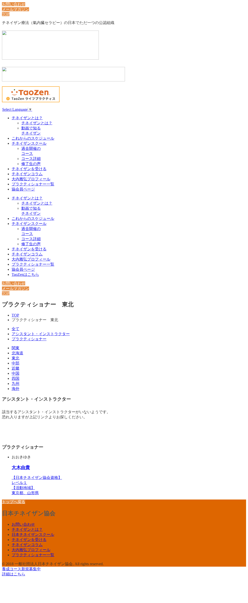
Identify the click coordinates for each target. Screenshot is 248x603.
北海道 (17, 353)
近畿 (15, 368)
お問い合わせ (13, 4)
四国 (15, 378)
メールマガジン (15, 9)
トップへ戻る (13, 502)
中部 (15, 363)
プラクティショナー (29, 339)
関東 (15, 348)
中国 (15, 373)
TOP (5, 14)
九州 (15, 383)
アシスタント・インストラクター (41, 334)
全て (15, 329)
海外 (15, 389)
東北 (15, 358)
